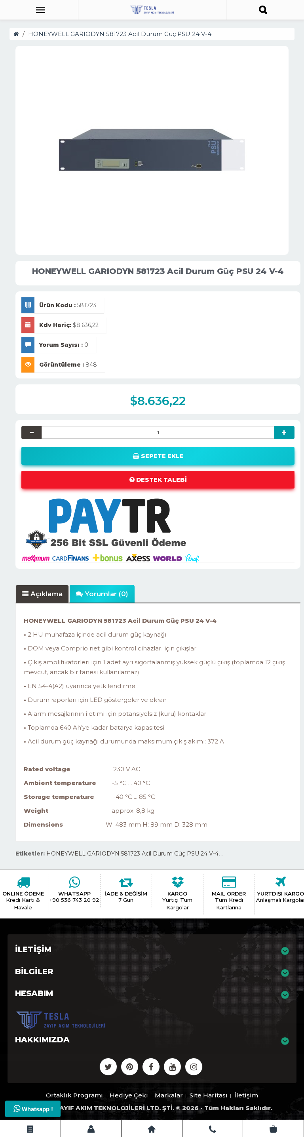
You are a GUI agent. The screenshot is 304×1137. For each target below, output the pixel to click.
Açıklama (45, 594)
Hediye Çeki (129, 1095)
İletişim (246, 1095)
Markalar (169, 1095)
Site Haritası (209, 1095)
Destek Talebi (161, 479)
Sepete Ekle (161, 456)
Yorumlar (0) (105, 594)
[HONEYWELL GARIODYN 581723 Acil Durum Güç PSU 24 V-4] (152, 148)
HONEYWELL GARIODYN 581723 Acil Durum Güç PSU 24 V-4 (119, 34)
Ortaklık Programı (74, 1095)
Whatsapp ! (36, 1109)
